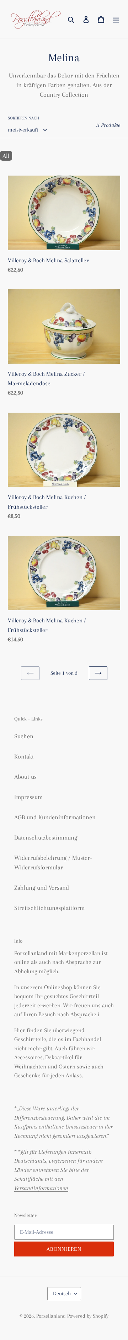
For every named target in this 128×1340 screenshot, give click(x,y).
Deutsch (62, 1293)
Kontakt (24, 756)
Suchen (23, 736)
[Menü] (115, 19)
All (6, 155)
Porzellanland (51, 1316)
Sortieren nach (23, 118)
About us (25, 776)
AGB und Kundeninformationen (55, 817)
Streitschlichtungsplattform (49, 907)
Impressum (28, 796)
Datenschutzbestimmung (45, 837)
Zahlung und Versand (41, 887)
